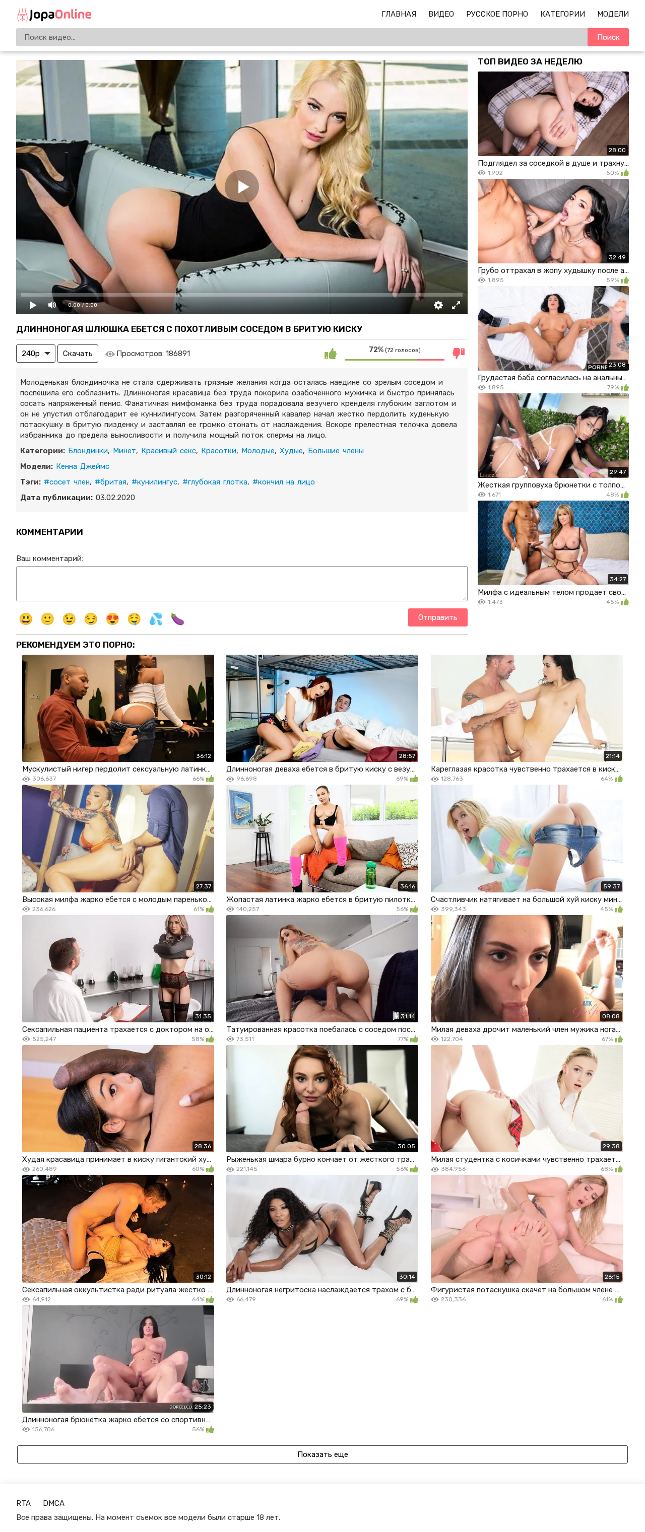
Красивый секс (168, 450)
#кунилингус (154, 481)
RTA (23, 1503)
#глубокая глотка (214, 481)
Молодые (258, 450)
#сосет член (67, 481)
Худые (291, 450)
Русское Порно (497, 14)
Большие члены (336, 450)
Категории (562, 14)
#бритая (110, 481)
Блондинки (88, 450)
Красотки (218, 450)
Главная (398, 14)
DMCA (53, 1503)
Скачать (78, 353)
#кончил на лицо (283, 481)
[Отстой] (458, 353)
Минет (124, 450)
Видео (441, 14)
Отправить (438, 617)
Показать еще (322, 1454)
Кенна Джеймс (82, 466)
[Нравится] (330, 353)
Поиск (608, 37)
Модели (613, 14)
